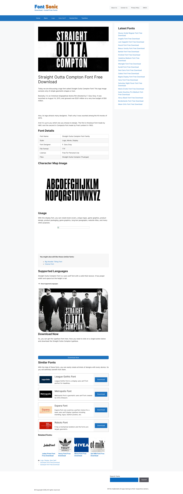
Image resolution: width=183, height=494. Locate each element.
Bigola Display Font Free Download (131, 77)
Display (46, 460)
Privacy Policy (135, 7)
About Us (114, 7)
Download (101, 380)
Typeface (84, 18)
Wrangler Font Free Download (129, 64)
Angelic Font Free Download (129, 39)
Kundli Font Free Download (128, 67)
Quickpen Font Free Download (49, 464)
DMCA (145, 7)
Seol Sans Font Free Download (130, 70)
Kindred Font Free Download (129, 55)
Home (38, 18)
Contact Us (124, 7)
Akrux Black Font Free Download (130, 98)
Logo (53, 18)
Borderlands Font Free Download (130, 101)
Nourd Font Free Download (128, 45)
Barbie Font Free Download (128, 52)
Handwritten (73, 18)
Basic (46, 18)
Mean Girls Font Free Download (130, 104)
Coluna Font (49, 264)
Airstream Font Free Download (50, 462)
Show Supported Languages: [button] (49, 283)
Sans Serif (62, 18)
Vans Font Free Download (128, 80)
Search (144, 480)
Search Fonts (115, 476)
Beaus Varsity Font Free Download (131, 48)
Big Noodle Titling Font (53, 262)
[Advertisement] (73, 108)
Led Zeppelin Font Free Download (131, 42)
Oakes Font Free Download (128, 73)
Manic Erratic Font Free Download (131, 89)
